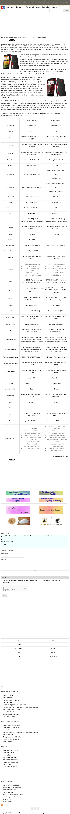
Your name (4, 554)
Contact (55, 2)
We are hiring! (64, 2)
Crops (18, 656)
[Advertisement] (35, 24)
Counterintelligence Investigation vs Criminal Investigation (20, 707)
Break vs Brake (7, 702)
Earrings (52, 648)
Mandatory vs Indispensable (11, 714)
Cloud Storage (52, 656)
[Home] (3, 7)
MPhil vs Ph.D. (7, 799)
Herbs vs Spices (7, 697)
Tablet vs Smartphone (9, 790)
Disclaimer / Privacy (43, 2)
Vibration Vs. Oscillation (10, 767)
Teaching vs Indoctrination (10, 759)
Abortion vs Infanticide (9, 716)
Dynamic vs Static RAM (10, 757)
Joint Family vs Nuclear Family (12, 797)
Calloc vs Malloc (8, 764)
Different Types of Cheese (10, 750)
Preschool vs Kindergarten (11, 727)
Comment (4, 559)
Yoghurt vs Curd (7, 741)
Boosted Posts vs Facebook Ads (12, 712)
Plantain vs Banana (8, 752)
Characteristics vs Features (11, 700)
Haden (18, 644)
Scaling (18, 652)
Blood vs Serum (7, 755)
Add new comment (8, 530)
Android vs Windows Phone (11, 739)
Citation (33, 2)
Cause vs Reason (8, 695)
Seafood (52, 652)
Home (25, 2)
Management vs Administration (12, 737)
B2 (18, 640)
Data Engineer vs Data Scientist (12, 709)
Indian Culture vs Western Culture (13, 794)
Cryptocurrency (18, 648)
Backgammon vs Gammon (11, 762)
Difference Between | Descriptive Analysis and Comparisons (33, 7)
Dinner (52, 640)
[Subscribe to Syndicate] (2, 805)
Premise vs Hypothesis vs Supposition (14, 705)
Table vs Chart (7, 730)
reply (4, 544)
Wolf (52, 644)
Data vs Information (8, 734)
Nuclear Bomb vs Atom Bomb (11, 725)
